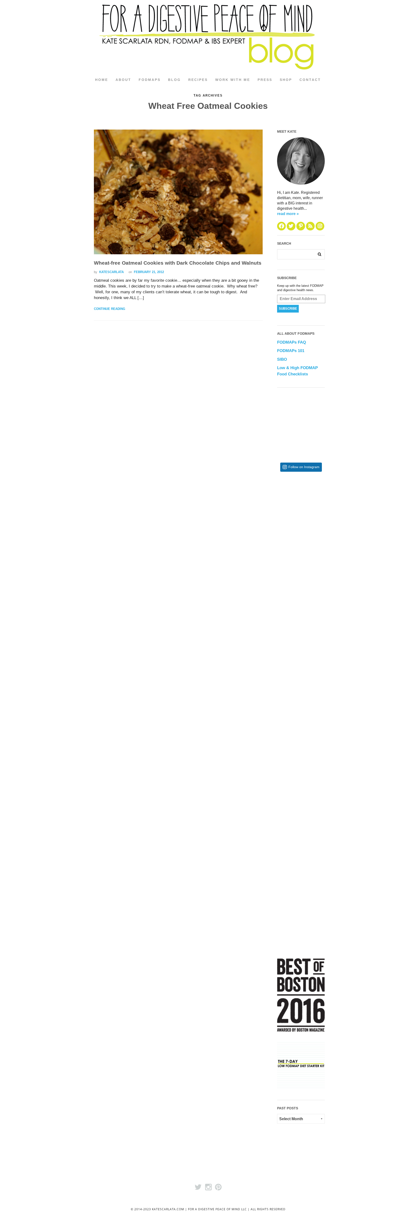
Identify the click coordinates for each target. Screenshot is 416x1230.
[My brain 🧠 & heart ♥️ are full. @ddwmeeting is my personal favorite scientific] (316, 751)
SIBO (282, 359)
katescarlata (111, 272)
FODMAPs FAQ (291, 342)
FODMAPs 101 (290, 350)
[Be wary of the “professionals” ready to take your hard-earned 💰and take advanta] (316, 515)
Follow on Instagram (303, 467)
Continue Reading (109, 309)
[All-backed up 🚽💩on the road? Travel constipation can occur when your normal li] (316, 593)
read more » (288, 214)
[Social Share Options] (282, 550)
